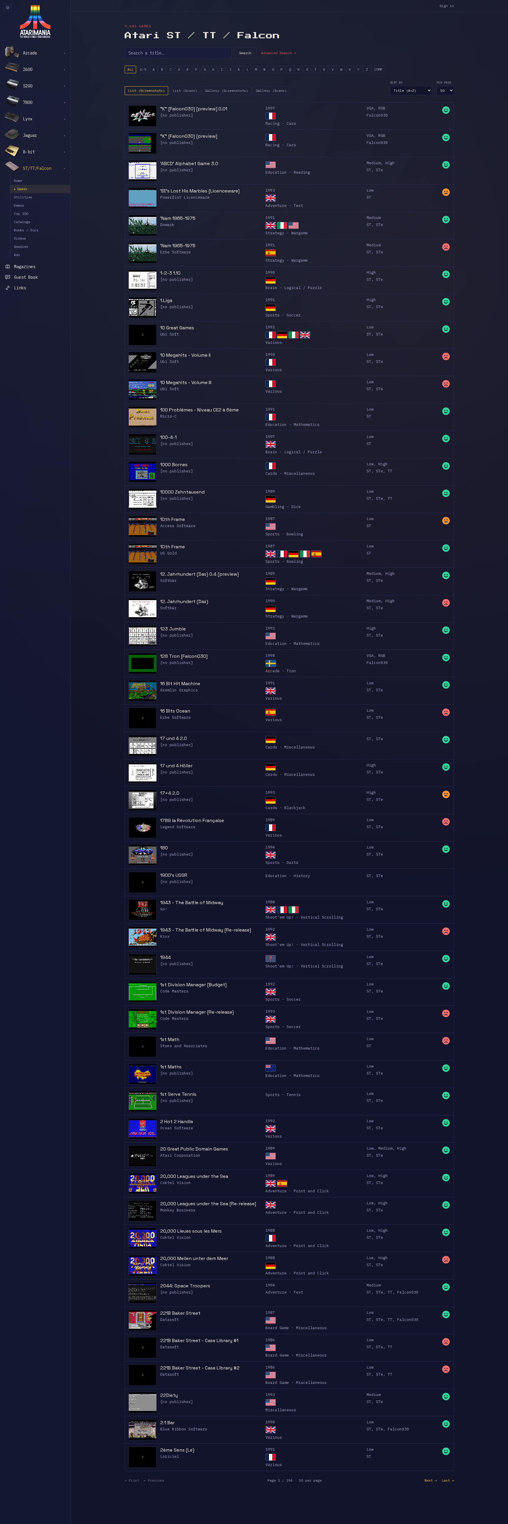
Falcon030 (377, 115)
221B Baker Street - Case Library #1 (199, 1340)
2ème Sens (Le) (177, 1450)
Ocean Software (176, 1127)
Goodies (21, 246)
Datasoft (169, 1319)
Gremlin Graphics (179, 690)
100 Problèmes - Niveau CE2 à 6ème (199, 410)
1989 (270, 491)
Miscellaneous (280, 1409)
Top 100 (21, 213)
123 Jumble (173, 629)
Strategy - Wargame (286, 232)
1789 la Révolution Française (192, 820)
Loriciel (169, 1456)
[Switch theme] (8, 8)
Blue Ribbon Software (183, 1429)
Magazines (24, 266)
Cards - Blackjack (285, 807)
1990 (270, 272)
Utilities (23, 197)
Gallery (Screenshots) (226, 90)
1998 (270, 655)
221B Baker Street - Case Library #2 (200, 1368)
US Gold (168, 553)
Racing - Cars (280, 123)
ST (369, 169)
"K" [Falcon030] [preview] (188, 136)
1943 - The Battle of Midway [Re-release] (205, 930)
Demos (19, 205)
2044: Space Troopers (185, 1286)
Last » (448, 1480)
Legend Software (177, 826)
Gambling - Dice (283, 506)
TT (390, 471)
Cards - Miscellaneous (290, 473)
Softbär (168, 580)
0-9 (143, 69)
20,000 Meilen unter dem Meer (194, 1258)
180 (164, 848)
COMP (378, 69)
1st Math (169, 1039)
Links (20, 287)
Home (18, 180)
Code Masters (174, 991)
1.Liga (166, 300)
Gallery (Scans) (271, 90)
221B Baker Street (180, 1313)
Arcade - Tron (280, 670)
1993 (270, 190)
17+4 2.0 (169, 793)
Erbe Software (175, 252)
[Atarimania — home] (35, 21)
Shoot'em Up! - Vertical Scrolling (304, 917)
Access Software (177, 525)
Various (273, 342)
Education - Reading (287, 172)
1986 (270, 1339)
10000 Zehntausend (182, 492)
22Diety (169, 1395)
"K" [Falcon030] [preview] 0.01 (193, 109)
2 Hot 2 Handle (176, 1121)
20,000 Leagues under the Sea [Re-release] (208, 1204)
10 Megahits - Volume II (185, 355)
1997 (270, 108)
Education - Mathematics (292, 424)
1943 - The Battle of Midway (191, 902)
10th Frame (172, 519)
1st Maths (171, 1067)
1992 (270, 327)
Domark (167, 224)
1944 (165, 957)
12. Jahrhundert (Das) (184, 601)
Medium (374, 162)
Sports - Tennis (283, 1094)
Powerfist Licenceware (185, 197)
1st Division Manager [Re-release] (197, 1012)
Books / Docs (26, 230)
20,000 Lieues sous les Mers (191, 1231)
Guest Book (26, 277)
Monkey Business (177, 1210)
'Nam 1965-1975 (177, 218)
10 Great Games (177, 328)
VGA (370, 108)
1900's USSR (173, 875)
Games (20, 189)
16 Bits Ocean (175, 711)
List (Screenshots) (146, 90)
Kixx (165, 936)
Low (370, 190)
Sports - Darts (281, 862)
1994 (270, 847)
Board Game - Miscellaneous (296, 1327)
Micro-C (168, 416)
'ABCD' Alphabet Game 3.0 (189, 163)
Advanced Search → (278, 53)
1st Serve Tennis (178, 1094)
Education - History (287, 875)
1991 (270, 217)
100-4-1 (168, 437)
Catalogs (22, 222)
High (390, 162)
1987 (270, 518)
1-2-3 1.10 (170, 273)
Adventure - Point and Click (297, 1190)
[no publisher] (176, 115)
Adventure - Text (284, 205)
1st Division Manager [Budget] (193, 985)
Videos (20, 238)
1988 (270, 901)
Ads (17, 255)
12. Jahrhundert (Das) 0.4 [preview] (199, 574)
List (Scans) (185, 90)
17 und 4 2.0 (173, 738)
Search (245, 53)
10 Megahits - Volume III (185, 382)
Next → (431, 1480)
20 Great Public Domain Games (194, 1149)
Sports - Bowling (284, 534)
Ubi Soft (169, 334)
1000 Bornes (174, 464)
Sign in (447, 6)
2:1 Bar (167, 1423)
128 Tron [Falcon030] (184, 656)
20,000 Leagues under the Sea (194, 1176)
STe (379, 169)
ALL (130, 69)
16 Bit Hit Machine (180, 683)
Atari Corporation (180, 1155)
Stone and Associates (183, 1045)
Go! (163, 909)
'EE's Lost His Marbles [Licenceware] (200, 191)
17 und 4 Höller (176, 766)
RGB (381, 108)
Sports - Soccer (283, 315)
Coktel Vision (175, 1182)
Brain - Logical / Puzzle (293, 287)
